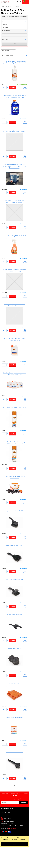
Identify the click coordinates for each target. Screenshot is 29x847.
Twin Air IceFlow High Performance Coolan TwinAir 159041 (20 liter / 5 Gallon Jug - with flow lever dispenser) (14, 166)
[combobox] (14, 21)
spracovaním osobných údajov (15, 798)
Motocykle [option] (5, 24)
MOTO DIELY (8, 6)
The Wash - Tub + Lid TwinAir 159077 (14, 717)
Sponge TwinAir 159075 (14, 648)
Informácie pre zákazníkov (7, 808)
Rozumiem (14, 844)
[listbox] (14, 26)
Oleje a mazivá (16, 6)
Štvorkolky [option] (5, 27)
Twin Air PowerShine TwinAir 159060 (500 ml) (14, 407)
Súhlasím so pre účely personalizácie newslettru (14, 798)
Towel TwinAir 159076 (14, 683)
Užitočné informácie (5, 812)
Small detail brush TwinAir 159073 (14, 579)
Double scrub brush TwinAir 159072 (14, 545)
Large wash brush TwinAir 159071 (14, 510)
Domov (2, 6)
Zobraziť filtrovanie (8, 55)
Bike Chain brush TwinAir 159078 (14, 752)
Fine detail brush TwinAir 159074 (14, 614)
